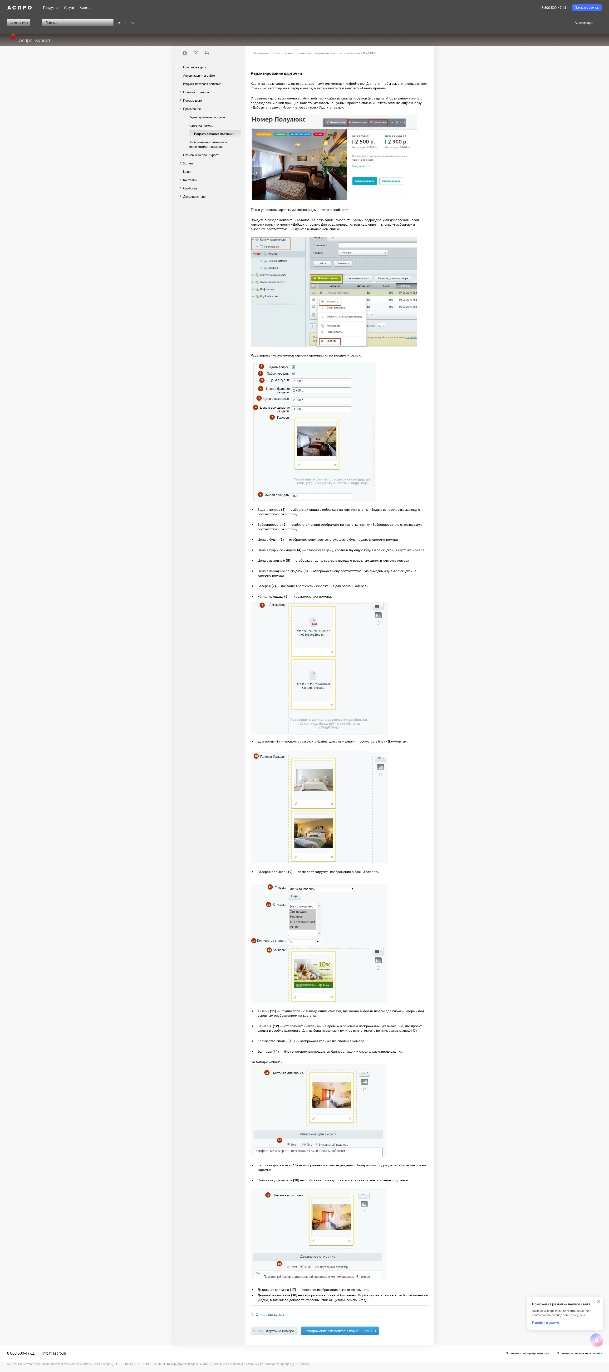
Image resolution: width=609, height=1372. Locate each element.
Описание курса (194, 67)
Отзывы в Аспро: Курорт (201, 155)
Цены (187, 171)
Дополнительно (194, 196)
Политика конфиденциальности (527, 1353)
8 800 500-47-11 (553, 8)
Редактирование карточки (214, 133)
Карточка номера (201, 125)
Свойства (190, 188)
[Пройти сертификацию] (184, 53)
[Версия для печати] (206, 53)
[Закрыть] (598, 1301)
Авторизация (584, 22)
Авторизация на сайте (199, 75)
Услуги (69, 8)
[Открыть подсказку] (596, 1340)
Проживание (192, 108)
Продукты (50, 8)
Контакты (189, 180)
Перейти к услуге (545, 1322)
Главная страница (196, 92)
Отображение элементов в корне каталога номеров (208, 144)
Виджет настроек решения (202, 83)
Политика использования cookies (579, 1353)
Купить (85, 8)
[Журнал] (195, 53)
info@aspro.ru (54, 1353)
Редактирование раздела (207, 117)
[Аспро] (19, 8)
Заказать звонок (587, 7)
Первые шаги (192, 100)
